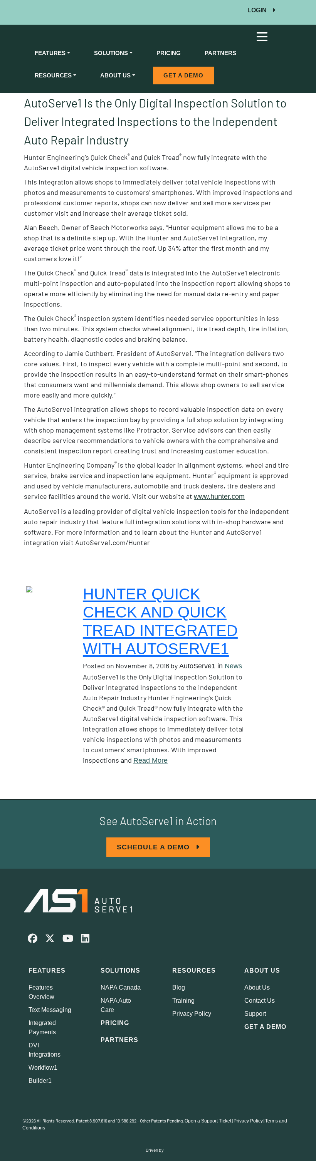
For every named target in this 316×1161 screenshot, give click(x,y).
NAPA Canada (121, 987)
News (233, 666)
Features (50, 53)
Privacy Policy (191, 1013)
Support (255, 1013)
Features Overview (41, 992)
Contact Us (259, 1000)
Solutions (111, 53)
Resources (53, 75)
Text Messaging (50, 1010)
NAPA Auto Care (116, 1005)
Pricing (168, 53)
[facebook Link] (32, 939)
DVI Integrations (45, 1050)
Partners (220, 53)
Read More (150, 760)
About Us (115, 75)
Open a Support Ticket (208, 1121)
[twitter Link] (50, 939)
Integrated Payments (42, 1027)
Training (183, 1000)
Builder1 (40, 1080)
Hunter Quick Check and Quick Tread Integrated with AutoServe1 (160, 621)
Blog (178, 987)
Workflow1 (43, 1067)
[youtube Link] (67, 939)
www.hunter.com (219, 496)
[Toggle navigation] (262, 36)
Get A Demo (183, 75)
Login (257, 10)
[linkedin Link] (85, 939)
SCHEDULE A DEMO (154, 847)
